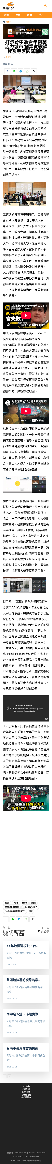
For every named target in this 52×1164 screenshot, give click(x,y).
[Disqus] (26, 855)
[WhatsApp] (27, 71)
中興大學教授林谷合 (30, 907)
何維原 (15, 903)
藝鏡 (30, 911)
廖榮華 (24, 903)
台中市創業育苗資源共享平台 (15, 911)
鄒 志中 (8, 57)
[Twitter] (34, 71)
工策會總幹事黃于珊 (12, 907)
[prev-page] (4, 1076)
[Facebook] (7, 71)
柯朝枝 (33, 903)
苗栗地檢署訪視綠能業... (23, 980)
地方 (9, 22)
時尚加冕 (43, 931)
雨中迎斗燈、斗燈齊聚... (23, 1014)
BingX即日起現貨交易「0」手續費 (14, 933)
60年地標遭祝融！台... (22, 946)
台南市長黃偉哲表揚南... (23, 1048)
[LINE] (14, 71)
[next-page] (9, 1076)
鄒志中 (7, 903)
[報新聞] (8, 6)
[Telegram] (20, 71)
